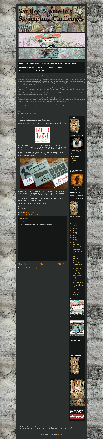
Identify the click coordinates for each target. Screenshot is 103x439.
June (74, 258)
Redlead (38, 214)
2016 (73, 235)
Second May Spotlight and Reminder (77, 264)
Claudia (73, 158)
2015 (73, 237)
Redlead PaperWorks (27, 123)
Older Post (62, 264)
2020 (73, 226)
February (76, 294)
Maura (73, 162)
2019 (73, 228)
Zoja (72, 167)
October (75, 249)
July (74, 256)
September (76, 251)
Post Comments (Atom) (33, 268)
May (74, 261)
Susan (73, 165)
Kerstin (73, 160)
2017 (73, 233)
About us (59, 67)
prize (34, 214)
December (76, 244)
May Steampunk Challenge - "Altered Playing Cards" (78, 285)
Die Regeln (41, 67)
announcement (27, 214)
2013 (73, 242)
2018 (73, 230)
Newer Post (23, 264)
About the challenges (32, 63)
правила (50, 67)
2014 (73, 240)
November (76, 247)
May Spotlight (77, 268)
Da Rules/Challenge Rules (26, 67)
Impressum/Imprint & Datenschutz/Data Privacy (32, 71)
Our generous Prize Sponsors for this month (78, 272)
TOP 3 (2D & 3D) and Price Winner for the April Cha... (78, 278)
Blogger (59, 434)
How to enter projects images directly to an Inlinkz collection (59, 63)
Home (21, 63)
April (75, 290)
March (75, 292)
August (75, 254)
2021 (73, 223)
